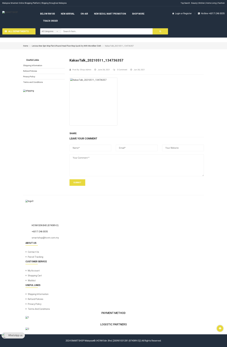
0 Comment (122, 69)
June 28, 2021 (104, 69)
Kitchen (202, 3)
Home (25, 46)
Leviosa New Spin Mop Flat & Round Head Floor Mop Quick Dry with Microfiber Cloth (66, 46)
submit (77, 182)
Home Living (211, 3)
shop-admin (85, 69)
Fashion (221, 3)
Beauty (194, 3)
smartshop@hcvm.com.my (45, 237)
